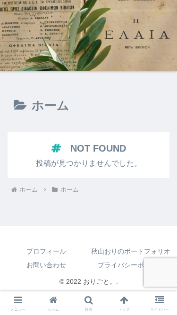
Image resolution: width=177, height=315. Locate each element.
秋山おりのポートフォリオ (130, 251)
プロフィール (46, 251)
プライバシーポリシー (131, 265)
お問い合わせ (46, 265)
